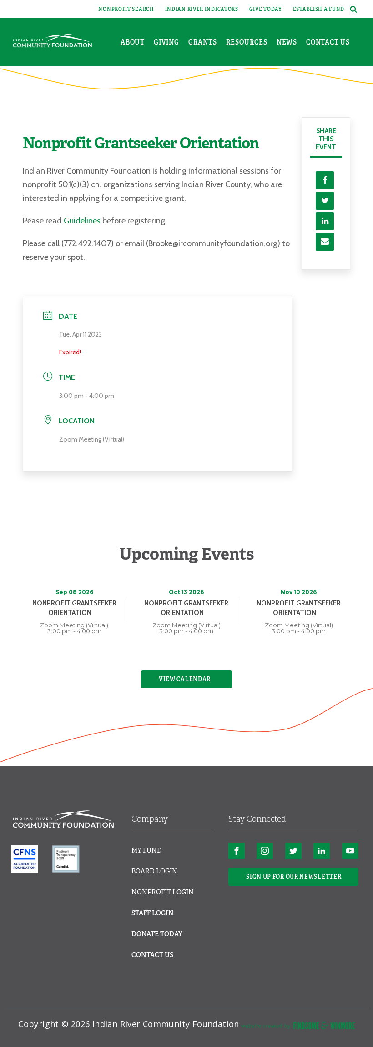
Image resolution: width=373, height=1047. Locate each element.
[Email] (325, 242)
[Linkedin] (325, 221)
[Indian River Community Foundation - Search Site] (352, 9)
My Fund (146, 850)
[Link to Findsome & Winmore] (298, 1027)
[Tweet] (325, 201)
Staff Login (152, 913)
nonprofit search (126, 9)
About (133, 42)
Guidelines (82, 221)
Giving (166, 42)
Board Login (154, 871)
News (287, 42)
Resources (246, 42)
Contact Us (328, 42)
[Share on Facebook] (325, 180)
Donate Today (156, 934)
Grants (202, 42)
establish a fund (318, 9)
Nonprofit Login (162, 892)
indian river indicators (201, 9)
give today (265, 9)
